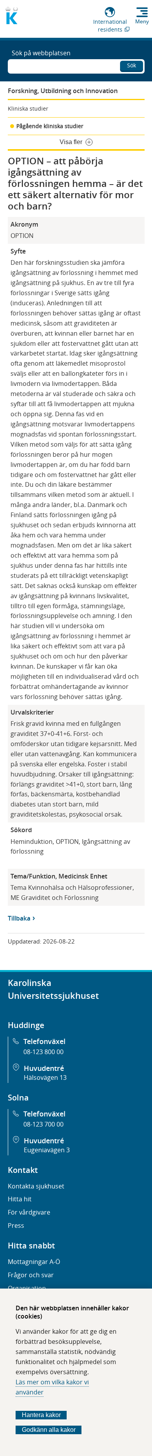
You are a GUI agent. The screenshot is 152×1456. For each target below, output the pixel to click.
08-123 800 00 (43, 1052)
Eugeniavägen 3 (47, 1150)
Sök (131, 65)
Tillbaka (19, 918)
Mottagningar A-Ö (34, 1261)
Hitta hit (20, 1199)
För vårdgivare (29, 1212)
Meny (142, 21)
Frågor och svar (31, 1275)
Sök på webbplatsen (41, 53)
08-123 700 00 (43, 1124)
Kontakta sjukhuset (36, 1186)
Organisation (27, 1288)
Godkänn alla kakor (49, 1429)
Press (16, 1225)
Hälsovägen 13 (45, 1077)
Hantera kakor (41, 1415)
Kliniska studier (28, 108)
